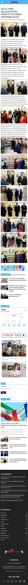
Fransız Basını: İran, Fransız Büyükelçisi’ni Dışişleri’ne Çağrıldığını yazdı (14, 425)
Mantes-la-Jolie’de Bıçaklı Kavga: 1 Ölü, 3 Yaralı (12, 500)
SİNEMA (3, 540)
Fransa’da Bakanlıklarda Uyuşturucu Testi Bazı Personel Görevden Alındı (14, 491)
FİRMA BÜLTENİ (5, 519)
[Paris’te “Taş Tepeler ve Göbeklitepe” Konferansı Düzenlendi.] (4, 439)
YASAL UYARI (10, 563)
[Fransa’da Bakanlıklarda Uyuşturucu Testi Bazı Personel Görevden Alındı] (4, 453)
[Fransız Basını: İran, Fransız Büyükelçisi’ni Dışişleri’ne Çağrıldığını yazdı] (14, 412)
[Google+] (7, 581)
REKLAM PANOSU (5, 537)
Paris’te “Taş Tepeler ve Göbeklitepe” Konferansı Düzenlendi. (12, 482)
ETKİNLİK (3, 517)
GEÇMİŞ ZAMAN (5, 524)
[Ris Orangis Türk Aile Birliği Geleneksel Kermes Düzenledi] (4, 280)
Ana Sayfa (3, 5)
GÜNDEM (3, 528)
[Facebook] (3, 581)
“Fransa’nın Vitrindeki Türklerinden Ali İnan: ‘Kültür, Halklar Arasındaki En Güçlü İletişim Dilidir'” (12, 496)
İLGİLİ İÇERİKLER (6, 274)
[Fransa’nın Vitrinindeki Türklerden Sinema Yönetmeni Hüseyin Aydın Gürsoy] (4, 446)
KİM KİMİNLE (4, 531)
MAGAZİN (3, 533)
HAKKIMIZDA (18, 563)
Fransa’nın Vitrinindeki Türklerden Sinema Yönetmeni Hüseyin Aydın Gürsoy (17, 446)
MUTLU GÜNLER (5, 535)
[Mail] (16, 581)
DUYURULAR (4, 515)
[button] (26, 2)
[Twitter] (20, 581)
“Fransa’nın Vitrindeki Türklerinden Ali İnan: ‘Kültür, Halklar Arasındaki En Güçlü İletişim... (17, 460)
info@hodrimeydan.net (16, 571)
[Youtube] (24, 581)
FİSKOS (2, 522)
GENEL (2, 526)
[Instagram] (12, 581)
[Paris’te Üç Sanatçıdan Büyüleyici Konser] (4, 296)
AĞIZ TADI (3, 513)
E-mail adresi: (4, 386)
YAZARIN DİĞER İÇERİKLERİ (18, 274)
